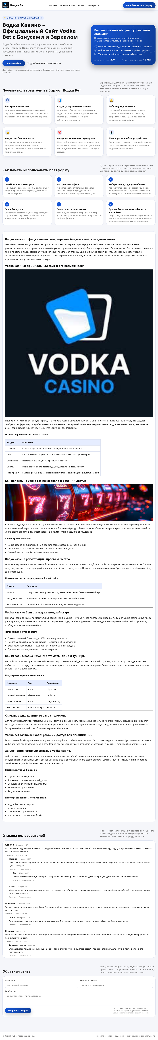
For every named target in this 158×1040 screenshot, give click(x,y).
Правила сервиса (104, 1036)
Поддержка (93, 5)
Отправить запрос (18, 1010)
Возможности (67, 5)
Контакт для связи (88, 980)
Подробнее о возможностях (44, 63)
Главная (53, 5)
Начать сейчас (14, 63)
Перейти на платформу (139, 5)
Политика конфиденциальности (141, 1036)
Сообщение (11, 991)
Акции (80, 5)
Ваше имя (10, 980)
